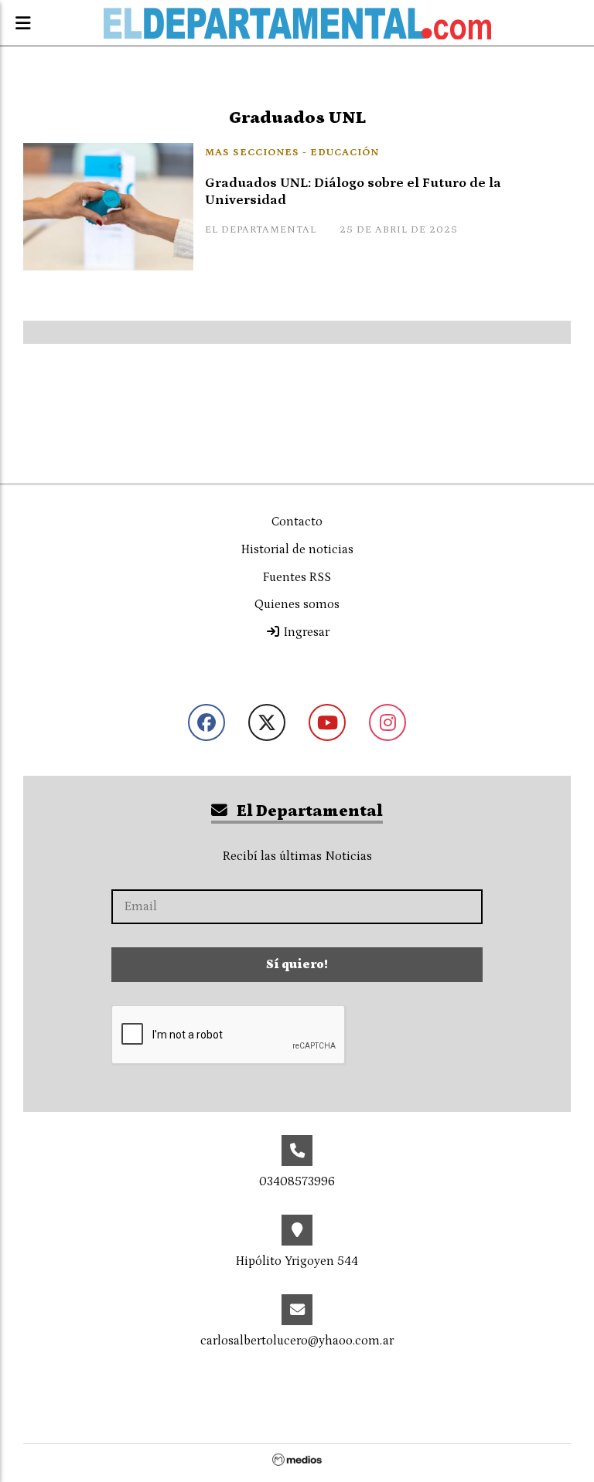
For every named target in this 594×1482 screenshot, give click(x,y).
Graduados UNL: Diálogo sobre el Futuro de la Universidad (353, 192)
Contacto (297, 522)
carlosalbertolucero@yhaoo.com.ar (297, 1341)
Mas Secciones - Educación (292, 152)
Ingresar (305, 632)
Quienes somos (297, 604)
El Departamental (308, 811)
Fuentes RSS (297, 577)
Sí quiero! (297, 964)
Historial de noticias (297, 549)
